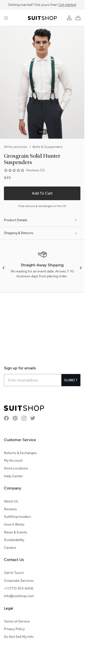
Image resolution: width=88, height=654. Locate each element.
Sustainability (14, 540)
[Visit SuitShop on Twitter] (32, 418)
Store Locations (16, 468)
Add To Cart (42, 193)
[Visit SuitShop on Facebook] (6, 418)
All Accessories (15, 147)
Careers (10, 548)
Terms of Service (17, 621)
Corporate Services (19, 581)
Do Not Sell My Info (18, 637)
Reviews (10, 509)
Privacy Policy (14, 629)
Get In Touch (14, 573)
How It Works (14, 524)
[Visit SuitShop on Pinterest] (15, 418)
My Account (13, 460)
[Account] (69, 18)
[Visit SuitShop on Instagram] (24, 418)
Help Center (13, 476)
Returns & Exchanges (20, 453)
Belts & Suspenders (48, 147)
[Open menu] (6, 18)
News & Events (15, 532)
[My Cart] (79, 18)
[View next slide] (80, 268)
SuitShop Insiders (17, 517)
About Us (11, 501)
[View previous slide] (4, 268)
